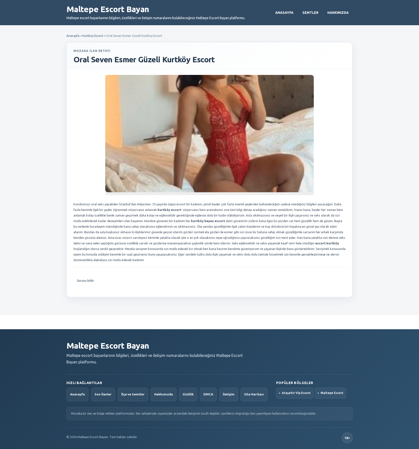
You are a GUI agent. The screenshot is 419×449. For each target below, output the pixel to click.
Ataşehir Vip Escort (296, 392)
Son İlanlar (103, 394)
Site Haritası (254, 394)
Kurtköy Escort (92, 35)
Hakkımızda (338, 13)
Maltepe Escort (332, 392)
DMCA (208, 394)
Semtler (310, 13)
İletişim (228, 394)
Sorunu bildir (85, 280)
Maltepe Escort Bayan (107, 9)
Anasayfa (284, 13)
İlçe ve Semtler (133, 394)
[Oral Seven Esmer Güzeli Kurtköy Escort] (209, 133)
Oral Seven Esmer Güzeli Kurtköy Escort (144, 59)
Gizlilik (188, 394)
